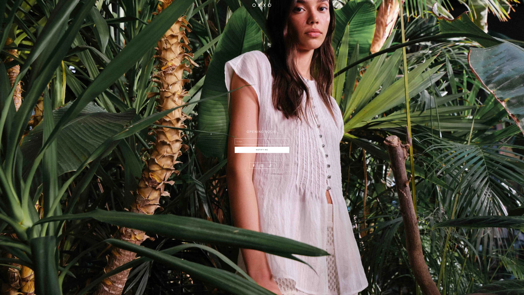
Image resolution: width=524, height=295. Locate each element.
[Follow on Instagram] (262, 166)
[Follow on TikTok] (270, 166)
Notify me (262, 150)
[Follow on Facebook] (254, 166)
